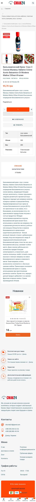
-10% (6, 37)
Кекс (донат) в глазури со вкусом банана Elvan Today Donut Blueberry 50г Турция (18, 323)
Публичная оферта (26, 453)
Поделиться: (7, 102)
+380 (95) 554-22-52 (12, 429)
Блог (2, 455)
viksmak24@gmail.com (12, 425)
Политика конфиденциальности (27, 448)
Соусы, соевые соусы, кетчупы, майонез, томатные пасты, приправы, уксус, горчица (17, 17)
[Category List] (2, 3)
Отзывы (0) (15, 82)
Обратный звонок (18, 489)
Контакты (4, 458)
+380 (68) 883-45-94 (12, 431)
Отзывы (18, 172)
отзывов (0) (22, 318)
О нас (3, 447)
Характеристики (18, 169)
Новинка (6, 34)
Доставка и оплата (7, 451)
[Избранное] (29, 297)
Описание (18, 166)
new (7, 297)
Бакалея (7, 8)
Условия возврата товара (26, 458)
